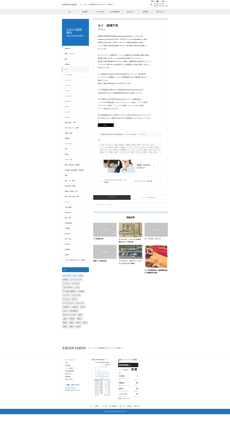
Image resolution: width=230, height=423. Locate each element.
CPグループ (145, 144)
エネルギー (156, 149)
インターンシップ (131, 147)
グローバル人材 (148, 147)
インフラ (138, 149)
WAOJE (114, 149)
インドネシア (68, 96)
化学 (66, 149)
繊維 (116, 152)
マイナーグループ (124, 152)
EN (155, 1)
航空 (138, 144)
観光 (66, 59)
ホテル (137, 152)
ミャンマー (68, 112)
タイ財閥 (144, 152)
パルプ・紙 (68, 143)
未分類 (67, 255)
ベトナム (67, 91)
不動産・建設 (68, 133)
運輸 (66, 175)
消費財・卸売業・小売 (71, 191)
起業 (156, 147)
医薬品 (67, 154)
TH (165, 1)
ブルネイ (67, 117)
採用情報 (145, 11)
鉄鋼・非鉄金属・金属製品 (72, 165)
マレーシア (68, 80)
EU (106, 152)
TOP (66, 363)
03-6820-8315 (159, 4)
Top (69, 11)
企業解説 (67, 228)
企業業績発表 (68, 223)
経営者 (115, 147)
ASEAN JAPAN (69, 4)
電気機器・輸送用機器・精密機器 (74, 170)
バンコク (140, 147)
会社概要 (84, 11)
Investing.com (126, 398)
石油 (149, 149)
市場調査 (67, 249)
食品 (155, 152)
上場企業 (127, 144)
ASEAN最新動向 (114, 11)
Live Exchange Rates (102, 362)
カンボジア (68, 101)
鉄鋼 (111, 152)
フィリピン (68, 85)
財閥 (133, 144)
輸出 (110, 147)
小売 (150, 152)
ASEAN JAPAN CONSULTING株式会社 (114, 134)
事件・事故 (68, 218)
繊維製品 (67, 138)
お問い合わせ (160, 11)
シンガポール (68, 75)
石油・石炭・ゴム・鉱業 (72, 128)
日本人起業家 (122, 149)
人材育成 (122, 147)
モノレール (130, 149)
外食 (132, 152)
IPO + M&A (68, 239)
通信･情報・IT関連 (70, 186)
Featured (67, 244)
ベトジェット (103, 147)
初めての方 (130, 11)
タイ (66, 69)
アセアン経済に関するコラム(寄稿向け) (75, 261)
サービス (67, 202)
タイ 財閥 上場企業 (117, 144)
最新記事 (67, 48)
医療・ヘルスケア (70, 54)
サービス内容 (100, 11)
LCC (151, 144)
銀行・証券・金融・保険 (72, 196)
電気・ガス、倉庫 (70, 181)
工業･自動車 (68, 207)
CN (160, 1)
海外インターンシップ (105, 149)
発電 (144, 149)
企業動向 (67, 64)
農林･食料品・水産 (70, 122)
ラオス (67, 106)
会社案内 (67, 365)
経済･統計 (67, 233)
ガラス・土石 (68, 159)
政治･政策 (67, 212)
